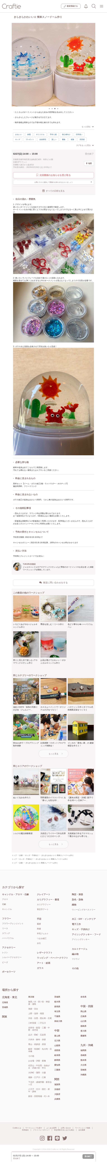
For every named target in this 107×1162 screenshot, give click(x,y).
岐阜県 (57, 1055)
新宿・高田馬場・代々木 (39, 1096)
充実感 (82, 139)
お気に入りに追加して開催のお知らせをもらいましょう (63, 182)
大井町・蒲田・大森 (37, 1072)
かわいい (18, 134)
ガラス (40, 968)
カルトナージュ (79, 949)
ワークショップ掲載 (82, 1128)
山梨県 (57, 1045)
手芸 (39, 919)
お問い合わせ (66, 1128)
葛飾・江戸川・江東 (37, 1077)
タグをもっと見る (83, 145)
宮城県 (5, 1007)
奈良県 (83, 997)
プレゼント (30, 139)
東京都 (31, 997)
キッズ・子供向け (81, 929)
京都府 (57, 1089)
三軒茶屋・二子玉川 (37, 1023)
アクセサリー (8, 947)
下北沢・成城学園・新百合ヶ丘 (40, 1083)
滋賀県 (57, 1084)
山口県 (83, 1021)
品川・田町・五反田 (37, 1035)
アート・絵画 (43, 963)
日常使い (79, 134)
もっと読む (86, 127)
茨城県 (57, 997)
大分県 (83, 1065)
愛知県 (57, 1065)
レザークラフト (45, 952)
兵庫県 (57, 1099)
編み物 (75, 954)
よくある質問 (51, 1128)
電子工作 (76, 924)
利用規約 (25, 1130)
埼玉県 (57, 1011)
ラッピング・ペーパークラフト (52, 958)
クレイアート (43, 894)
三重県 (57, 1070)
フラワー (6, 918)
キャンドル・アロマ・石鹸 (15, 894)
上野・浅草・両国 (36, 1013)
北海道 (5, 1002)
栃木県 (57, 1002)
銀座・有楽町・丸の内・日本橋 (40, 1050)
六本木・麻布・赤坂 (37, 1039)
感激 (72, 139)
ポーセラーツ (8, 972)
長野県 (57, 1050)
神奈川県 (58, 1021)
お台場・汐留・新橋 (37, 1061)
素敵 (63, 139)
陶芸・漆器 (77, 894)
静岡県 (57, 1060)
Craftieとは (17, 1128)
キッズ (17, 139)
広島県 (83, 1016)
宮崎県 (83, 1070)
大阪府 (57, 1094)
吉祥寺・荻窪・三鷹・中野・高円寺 (39, 1029)
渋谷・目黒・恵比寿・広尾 (40, 1018)
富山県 (57, 1036)
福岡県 (83, 1050)
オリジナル (40, 134)
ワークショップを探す (33, 1128)
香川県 (83, 1031)
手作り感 (53, 134)
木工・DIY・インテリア (84, 919)
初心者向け (66, 134)
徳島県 (83, 1026)
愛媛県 (83, 1036)
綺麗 (29, 134)
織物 (74, 904)
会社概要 (81, 1130)
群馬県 (57, 1006)
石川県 (57, 1040)
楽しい (54, 139)
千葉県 (57, 1016)
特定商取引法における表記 (64, 1130)
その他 (75, 968)
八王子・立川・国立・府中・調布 (39, 1090)
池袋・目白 (33, 1009)
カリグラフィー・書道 (48, 899)
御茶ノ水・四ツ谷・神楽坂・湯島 (39, 1003)
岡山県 (83, 1011)
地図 (90, 163)
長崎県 (83, 1055)
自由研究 (42, 139)
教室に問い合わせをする (55, 582)
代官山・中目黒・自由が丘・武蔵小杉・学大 (39, 1066)
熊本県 (83, 1060)
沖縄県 (83, 1075)
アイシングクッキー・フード (86, 934)
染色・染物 (77, 899)
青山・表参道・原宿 (37, 1044)
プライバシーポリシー (41, 1130)
